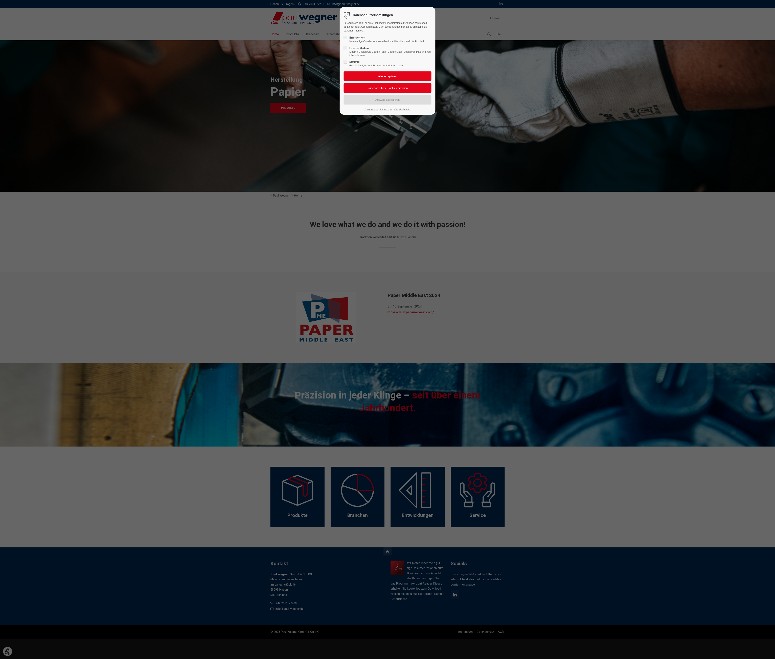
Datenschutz (371, 109)
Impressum (386, 109)
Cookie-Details (402, 109)
